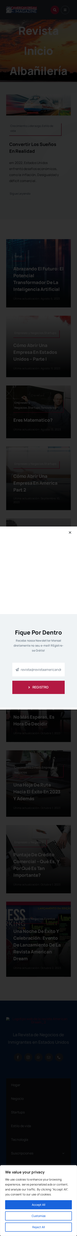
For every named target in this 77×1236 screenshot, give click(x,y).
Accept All (38, 1205)
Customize (39, 1216)
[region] (38, 1200)
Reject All (38, 1227)
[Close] (70, 532)
